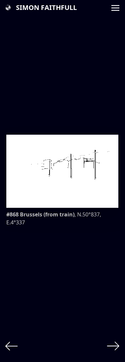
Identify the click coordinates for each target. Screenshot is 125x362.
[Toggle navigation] (115, 7)
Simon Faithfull (46, 7)
